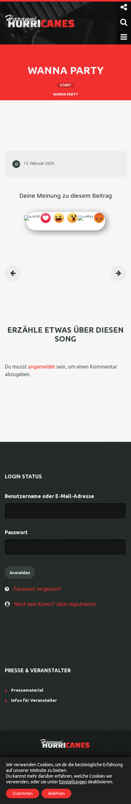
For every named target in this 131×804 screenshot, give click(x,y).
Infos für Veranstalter (34, 700)
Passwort (16, 532)
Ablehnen (56, 793)
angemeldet (41, 366)
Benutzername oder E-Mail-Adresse (49, 496)
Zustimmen (22, 793)
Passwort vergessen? (38, 589)
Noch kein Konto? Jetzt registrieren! (55, 604)
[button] (123, 7)
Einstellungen (73, 781)
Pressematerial (27, 690)
